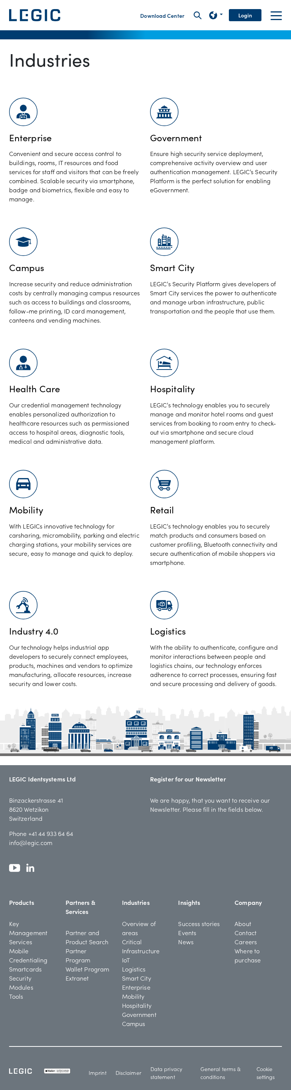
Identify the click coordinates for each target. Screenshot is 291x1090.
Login (245, 15)
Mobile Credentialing (28, 955)
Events (187, 932)
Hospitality (137, 1005)
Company (248, 902)
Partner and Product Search (87, 937)
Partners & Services (80, 906)
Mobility (133, 996)
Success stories (199, 923)
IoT (126, 960)
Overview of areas (139, 928)
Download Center (162, 15)
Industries (136, 902)
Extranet (77, 978)
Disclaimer (128, 1072)
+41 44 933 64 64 (51, 833)
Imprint (97, 1072)
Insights (189, 902)
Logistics (134, 969)
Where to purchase (248, 955)
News (185, 941)
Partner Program (78, 955)
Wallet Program (87, 969)
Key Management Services (28, 932)
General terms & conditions (220, 1073)
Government (139, 1014)
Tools (16, 996)
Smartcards (25, 969)
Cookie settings (266, 1073)
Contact (246, 932)
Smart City (136, 978)
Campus (134, 1023)
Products (21, 902)
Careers (246, 941)
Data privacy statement (166, 1073)
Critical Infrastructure (141, 946)
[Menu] (276, 15)
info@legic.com (30, 842)
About (243, 923)
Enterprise (136, 987)
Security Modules (21, 982)
